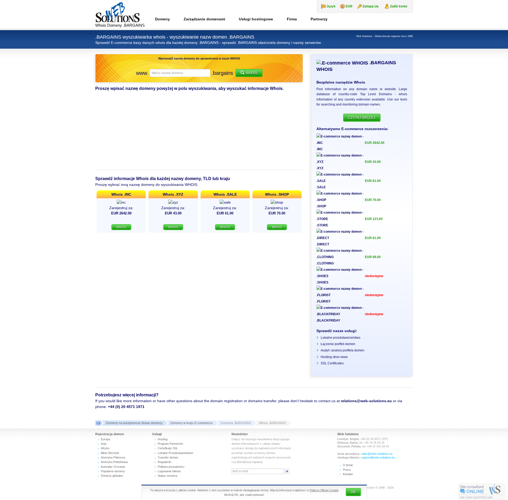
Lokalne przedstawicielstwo (340, 338)
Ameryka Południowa (114, 462)
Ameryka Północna (113, 457)
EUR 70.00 (373, 200)
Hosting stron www (334, 357)
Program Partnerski (170, 443)
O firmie (348, 465)
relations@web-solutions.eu (366, 401)
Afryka (105, 448)
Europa (105, 439)
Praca (347, 469)
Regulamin (164, 462)
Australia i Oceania (113, 466)
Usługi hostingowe (256, 19)
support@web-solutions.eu (378, 457)
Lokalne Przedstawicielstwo (175, 453)
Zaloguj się (370, 6)
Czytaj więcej (361, 118)
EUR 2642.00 (374, 143)
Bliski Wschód (110, 453)
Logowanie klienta (169, 471)
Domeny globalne (112, 475)
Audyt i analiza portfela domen (342, 350)
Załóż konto (398, 6)
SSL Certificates (332, 363)
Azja (103, 443)
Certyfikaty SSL (168, 448)
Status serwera (167, 475)
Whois (251, 73)
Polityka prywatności (171, 466)
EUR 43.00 (373, 162)
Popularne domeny (113, 471)
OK (353, 492)
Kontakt (348, 474)
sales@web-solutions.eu (376, 453)
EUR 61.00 (373, 181)
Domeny (162, 19)
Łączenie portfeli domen (338, 344)
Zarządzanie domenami (204, 19)
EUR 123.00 (374, 219)
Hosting (162, 439)
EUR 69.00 (373, 257)
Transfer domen (168, 457)
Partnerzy (319, 19)
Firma (292, 19)
